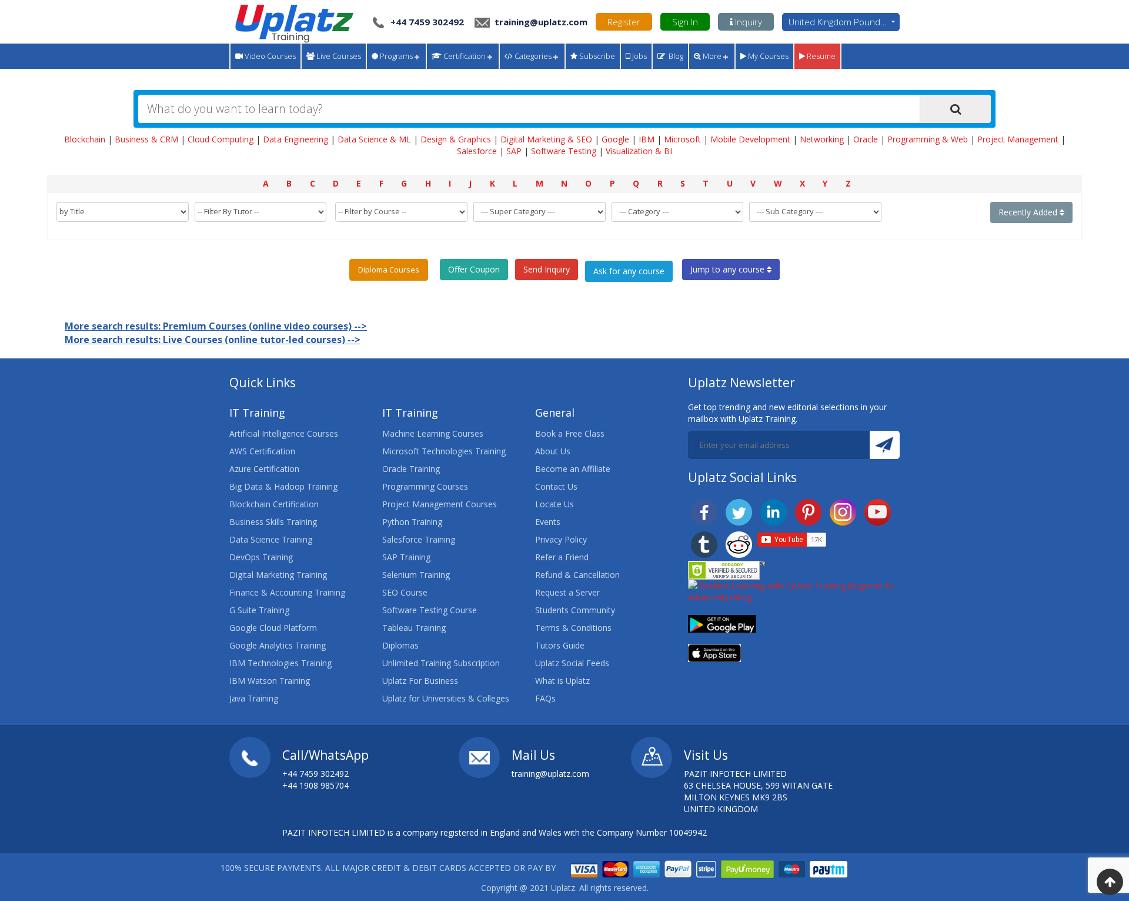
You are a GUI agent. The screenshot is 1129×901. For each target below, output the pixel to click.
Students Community (575, 610)
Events (547, 521)
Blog (674, 56)
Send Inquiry (546, 269)
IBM (646, 139)
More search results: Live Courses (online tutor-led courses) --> (212, 339)
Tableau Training (414, 627)
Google (615, 139)
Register (623, 22)
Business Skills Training (273, 521)
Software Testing (563, 151)
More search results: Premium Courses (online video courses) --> (216, 326)
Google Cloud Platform (273, 627)
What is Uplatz (562, 680)
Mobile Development (750, 139)
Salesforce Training (418, 539)
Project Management (1017, 139)
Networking (822, 139)
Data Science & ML (374, 139)
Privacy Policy (561, 539)
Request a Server (567, 592)
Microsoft (682, 139)
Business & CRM (146, 139)
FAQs (545, 698)
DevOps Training (261, 557)
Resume (820, 56)
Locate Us (554, 504)
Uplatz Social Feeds (572, 663)
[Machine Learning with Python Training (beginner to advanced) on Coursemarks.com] (794, 590)
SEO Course (404, 592)
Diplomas (400, 645)
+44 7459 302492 (427, 22)
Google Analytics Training (277, 645)
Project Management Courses (439, 504)
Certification (464, 56)
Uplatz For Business (420, 680)
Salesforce (477, 151)
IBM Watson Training (269, 680)
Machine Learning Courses (432, 433)
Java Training (253, 698)
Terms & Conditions (573, 627)
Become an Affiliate (572, 468)
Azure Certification (264, 468)
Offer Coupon (474, 269)
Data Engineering (295, 139)
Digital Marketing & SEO (546, 139)
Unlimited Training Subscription (441, 663)
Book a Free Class (569, 433)
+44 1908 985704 (315, 785)
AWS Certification (262, 451)
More (711, 56)
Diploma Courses (388, 269)
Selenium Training (416, 574)
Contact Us (556, 486)
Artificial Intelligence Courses (283, 433)
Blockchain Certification (274, 504)
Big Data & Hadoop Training (283, 486)
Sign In (685, 22)
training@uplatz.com (539, 22)
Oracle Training (411, 468)
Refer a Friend (562, 557)
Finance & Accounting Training (287, 592)
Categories (532, 56)
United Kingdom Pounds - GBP (844, 22)
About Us (552, 451)
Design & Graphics (455, 139)
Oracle (865, 139)
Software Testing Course (429, 610)
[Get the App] (722, 623)
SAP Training (406, 557)
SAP (514, 151)
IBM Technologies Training (280, 663)
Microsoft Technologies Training (444, 451)
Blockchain (84, 139)
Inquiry (747, 22)
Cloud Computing (220, 139)
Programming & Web (927, 139)
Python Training (412, 521)
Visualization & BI (639, 151)
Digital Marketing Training (278, 574)
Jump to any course (728, 269)
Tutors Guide (559, 645)
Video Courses (269, 56)
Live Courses (338, 56)
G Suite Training (259, 610)
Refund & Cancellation (577, 574)
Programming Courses (425, 486)
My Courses (767, 56)
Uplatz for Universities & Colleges (445, 698)
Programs (395, 56)
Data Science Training (270, 539)
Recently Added (1029, 212)
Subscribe (596, 56)
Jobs (638, 56)
